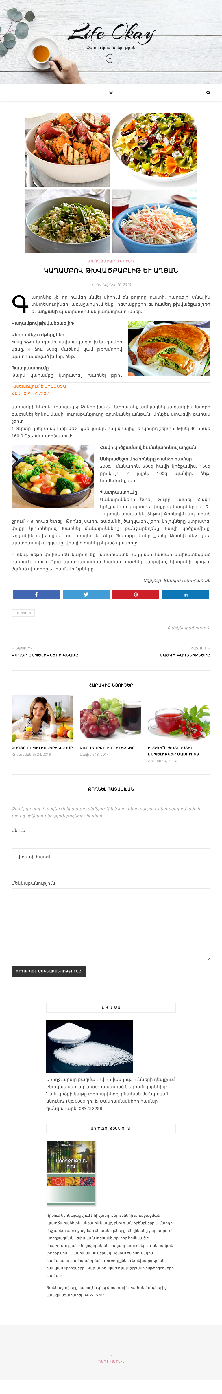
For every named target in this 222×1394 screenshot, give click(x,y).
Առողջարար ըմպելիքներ (107, 748)
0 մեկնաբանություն (189, 627)
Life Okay (111, 32)
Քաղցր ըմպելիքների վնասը (42, 748)
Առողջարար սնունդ (111, 261)
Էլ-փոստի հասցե (32, 856)
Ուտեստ (23, 612)
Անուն (18, 830)
